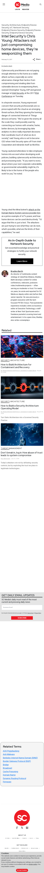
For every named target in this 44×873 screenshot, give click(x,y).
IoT (11, 27)
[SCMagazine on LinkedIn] (27, 827)
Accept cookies (22, 870)
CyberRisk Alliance (16, 838)
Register (25, 9)
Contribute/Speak (15, 848)
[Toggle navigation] (4, 4)
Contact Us (24, 838)
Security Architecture (11, 25)
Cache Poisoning (10, 771)
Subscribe (22, 618)
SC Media (7, 838)
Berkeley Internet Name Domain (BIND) (20, 758)
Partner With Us (22, 851)
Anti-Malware (9, 754)
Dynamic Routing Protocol (14, 778)
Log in (17, 9)
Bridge (6, 764)
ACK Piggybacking (11, 751)
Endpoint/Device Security (13, 30)
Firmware (7, 782)
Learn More (22, 261)
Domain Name (9, 775)
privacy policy (33, 864)
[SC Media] (22, 4)
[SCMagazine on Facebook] (17, 827)
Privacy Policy (38, 613)
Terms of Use (30, 613)
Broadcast (7, 768)
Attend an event (24, 848)
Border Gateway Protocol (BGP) (17, 761)
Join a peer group (34, 848)
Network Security (21, 27)
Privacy (37, 838)
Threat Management (11, 448)
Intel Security (18, 93)
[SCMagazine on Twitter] (22, 827)
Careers (31, 838)
